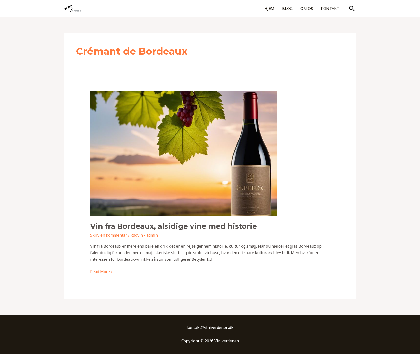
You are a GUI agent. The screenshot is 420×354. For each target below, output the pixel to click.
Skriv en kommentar (108, 235)
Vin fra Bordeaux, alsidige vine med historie (173, 226)
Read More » (101, 271)
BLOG (287, 8)
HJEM (269, 8)
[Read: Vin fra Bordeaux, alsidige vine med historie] (183, 153)
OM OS (306, 8)
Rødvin (137, 235)
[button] (352, 8)
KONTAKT (330, 8)
